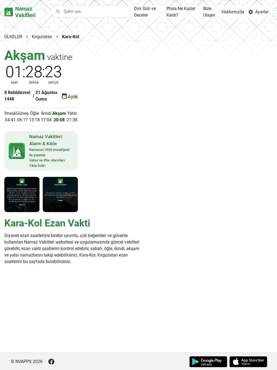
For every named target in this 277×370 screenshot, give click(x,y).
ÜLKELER (13, 36)
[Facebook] (51, 361)
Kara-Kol (70, 36)
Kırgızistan (42, 36)
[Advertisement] (140, 87)
